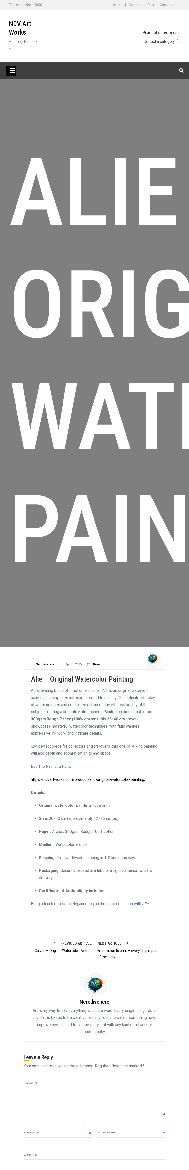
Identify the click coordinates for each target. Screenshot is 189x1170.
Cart (150, 5)
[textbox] (161, 41)
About (118, 5)
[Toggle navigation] (11, 71)
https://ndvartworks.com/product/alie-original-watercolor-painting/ (88, 779)
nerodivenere (45, 664)
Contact (166, 5)
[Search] (181, 70)
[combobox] (161, 39)
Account (135, 5)
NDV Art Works (20, 28)
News (97, 664)
